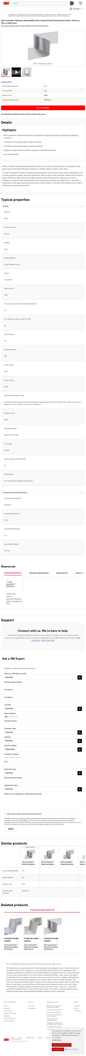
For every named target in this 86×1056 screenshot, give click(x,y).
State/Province (10, 769)
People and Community (9, 1018)
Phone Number (10, 713)
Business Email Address (13, 682)
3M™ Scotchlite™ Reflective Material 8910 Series (11, 947)
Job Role (7, 705)
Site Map (76, 1008)
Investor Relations (8, 1011)
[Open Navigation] (80, 4)
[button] (72, 1049)
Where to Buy (77, 1011)
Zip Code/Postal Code (13, 778)
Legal (12, 1037)
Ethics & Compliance (9, 1021)
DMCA (40, 1037)
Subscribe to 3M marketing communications (24, 814)
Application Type (10, 785)
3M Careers (7, 1008)
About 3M (6, 1006)
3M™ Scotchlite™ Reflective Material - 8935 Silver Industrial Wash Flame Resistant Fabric (12, 584)
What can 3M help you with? (15, 674)
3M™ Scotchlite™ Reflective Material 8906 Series (31, 947)
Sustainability (7, 1016)
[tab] (12, 573)
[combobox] (6, 716)
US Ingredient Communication (54, 1026)
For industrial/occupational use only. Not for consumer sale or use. (23, 114)
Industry (7, 737)
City (5, 762)
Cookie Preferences (16, 1039)
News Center (31, 1006)
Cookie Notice (57, 1040)
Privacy (20, 1037)
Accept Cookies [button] (58, 1049)
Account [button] (76, 9)
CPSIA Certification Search (54, 1012)
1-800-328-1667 (48, 641)
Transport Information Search (54, 1010)
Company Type (10, 728)
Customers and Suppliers (10, 1013)
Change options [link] (6, 82)
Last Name (8, 697)
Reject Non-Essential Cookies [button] (62, 1045)
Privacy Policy (23, 820)
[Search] (72, 3)
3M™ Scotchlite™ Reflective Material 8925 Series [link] (67, 863)
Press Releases (32, 1008)
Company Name (10, 721)
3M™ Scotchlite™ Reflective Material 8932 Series (51, 947)
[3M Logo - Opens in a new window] (6, 3)
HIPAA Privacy (30, 1037)
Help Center (77, 1006)
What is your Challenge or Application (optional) (23, 794)
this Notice (31, 991)
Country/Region (10, 746)
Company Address (11, 754)
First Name (8, 690)
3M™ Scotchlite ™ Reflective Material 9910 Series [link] (47, 863)
